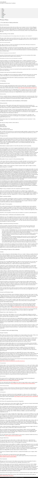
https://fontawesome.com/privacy (6, 475)
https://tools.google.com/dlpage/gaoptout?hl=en (9, 380)
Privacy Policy (11, 477)
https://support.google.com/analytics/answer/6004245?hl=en (23, 383)
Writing (3, 13)
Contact (3, 15)
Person (3, 9)
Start (2, 8)
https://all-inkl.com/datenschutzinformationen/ (27, 87)
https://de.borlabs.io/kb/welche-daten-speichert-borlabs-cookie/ (25, 306)
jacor (23, 477)
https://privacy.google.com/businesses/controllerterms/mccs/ (12, 360)
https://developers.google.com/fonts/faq (8, 455)
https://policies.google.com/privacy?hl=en (13, 435)
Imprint (15, 477)
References (3, 14)
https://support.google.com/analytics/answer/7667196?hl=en (26, 396)
